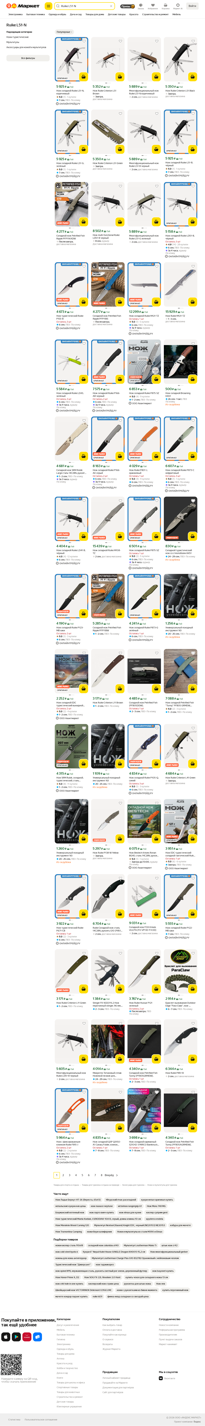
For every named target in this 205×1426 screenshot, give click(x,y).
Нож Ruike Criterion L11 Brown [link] (108, 702)
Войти (192, 6)
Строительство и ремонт (70, 1397)
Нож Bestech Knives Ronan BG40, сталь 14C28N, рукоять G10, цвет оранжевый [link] (144, 854)
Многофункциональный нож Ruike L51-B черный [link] (144, 164)
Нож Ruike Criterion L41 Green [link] (180, 777)
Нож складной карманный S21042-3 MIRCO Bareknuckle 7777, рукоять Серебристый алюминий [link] (144, 1143)
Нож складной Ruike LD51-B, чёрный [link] (180, 237)
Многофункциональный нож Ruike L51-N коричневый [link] (144, 92)
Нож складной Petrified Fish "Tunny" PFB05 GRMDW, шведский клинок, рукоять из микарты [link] (179, 704)
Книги (60, 1377)
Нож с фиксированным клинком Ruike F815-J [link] (68, 1143)
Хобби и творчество (67, 1368)
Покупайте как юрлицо (114, 1334)
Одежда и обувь (65, 1349)
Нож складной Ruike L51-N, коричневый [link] (70, 92)
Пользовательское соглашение (41, 1419)
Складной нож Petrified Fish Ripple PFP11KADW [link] (70, 237)
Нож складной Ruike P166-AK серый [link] (106, 471)
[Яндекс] (197, 1421)
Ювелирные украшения (69, 1406)
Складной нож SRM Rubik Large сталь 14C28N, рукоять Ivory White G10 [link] (71, 471)
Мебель (61, 1330)
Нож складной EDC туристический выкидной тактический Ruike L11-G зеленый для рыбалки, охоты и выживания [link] (71, 704)
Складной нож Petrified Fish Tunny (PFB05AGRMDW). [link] (179, 1143)
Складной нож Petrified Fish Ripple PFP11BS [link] (107, 317)
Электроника (63, 1344)
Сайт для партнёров (112, 1392)
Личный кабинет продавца (116, 1378)
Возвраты (107, 1344)
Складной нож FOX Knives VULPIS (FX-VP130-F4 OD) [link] (142, 928)
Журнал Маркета (111, 1349)
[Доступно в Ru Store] (37, 1341)
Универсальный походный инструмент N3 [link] (179, 629)
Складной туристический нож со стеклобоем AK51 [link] (178, 551)
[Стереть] (111, 6)
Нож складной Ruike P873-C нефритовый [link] (179, 471)
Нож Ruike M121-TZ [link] (175, 316)
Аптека (60, 1358)
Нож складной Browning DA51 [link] (177, 394)
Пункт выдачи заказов (170, 1339)
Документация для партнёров (118, 1387)
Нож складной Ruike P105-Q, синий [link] (144, 779)
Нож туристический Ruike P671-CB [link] (69, 929)
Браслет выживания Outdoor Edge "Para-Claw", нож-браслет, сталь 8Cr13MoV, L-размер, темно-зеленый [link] (180, 1004)
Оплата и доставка (112, 1330)
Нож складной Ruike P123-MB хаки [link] (69, 629)
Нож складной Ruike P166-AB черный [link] (106, 394)
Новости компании (169, 1325)
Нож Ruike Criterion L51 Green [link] (108, 163)
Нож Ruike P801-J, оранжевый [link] (138, 471)
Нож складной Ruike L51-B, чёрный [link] (179, 164)
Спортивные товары (67, 1387)
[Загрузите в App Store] (5, 1341)
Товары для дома (65, 1354)
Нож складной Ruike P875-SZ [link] (144, 393)
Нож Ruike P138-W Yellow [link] (106, 852)
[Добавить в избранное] (84, 41)
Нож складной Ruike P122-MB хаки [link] (179, 929)
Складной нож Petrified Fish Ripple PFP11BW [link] (107, 629)
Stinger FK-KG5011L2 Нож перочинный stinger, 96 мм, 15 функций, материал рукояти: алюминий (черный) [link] (107, 1004)
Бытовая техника (65, 1334)
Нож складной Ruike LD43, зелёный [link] (70, 394)
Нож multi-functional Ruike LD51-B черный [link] (106, 236)
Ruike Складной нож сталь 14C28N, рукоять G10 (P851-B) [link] (107, 929)
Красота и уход (64, 1363)
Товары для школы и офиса (71, 1382)
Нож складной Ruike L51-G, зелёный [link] (70, 164)
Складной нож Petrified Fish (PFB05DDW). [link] (143, 704)
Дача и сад (62, 1373)
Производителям (168, 1334)
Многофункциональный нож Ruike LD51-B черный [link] (71, 1074)
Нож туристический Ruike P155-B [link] (69, 317)
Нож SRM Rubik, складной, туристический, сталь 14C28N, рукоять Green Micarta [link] (69, 779)
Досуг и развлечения (68, 1325)
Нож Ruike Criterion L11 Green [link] (71, 1003)
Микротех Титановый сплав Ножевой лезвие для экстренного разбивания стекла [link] (107, 1074)
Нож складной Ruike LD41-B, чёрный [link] (71, 551)
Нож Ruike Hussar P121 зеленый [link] (140, 1004)
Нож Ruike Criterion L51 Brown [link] (104, 92)
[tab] (15, 15)
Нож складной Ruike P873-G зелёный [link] (143, 629)
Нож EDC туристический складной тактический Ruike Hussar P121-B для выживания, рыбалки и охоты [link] (180, 854)
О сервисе (107, 1339)
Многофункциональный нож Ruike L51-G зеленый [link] (144, 237)
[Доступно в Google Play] (16, 1341)
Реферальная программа (172, 1330)
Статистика (14, 1419)
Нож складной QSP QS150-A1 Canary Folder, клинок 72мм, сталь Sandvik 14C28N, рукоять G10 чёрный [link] (107, 1143)
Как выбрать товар (112, 1325)
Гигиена (61, 1339)
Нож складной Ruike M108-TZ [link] (107, 551)
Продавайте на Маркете (115, 1382)
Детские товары (65, 1401)
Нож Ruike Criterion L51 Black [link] (180, 90)
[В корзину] (83, 77)
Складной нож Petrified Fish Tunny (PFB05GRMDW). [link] (143, 1074)
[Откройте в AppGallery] (26, 1341)
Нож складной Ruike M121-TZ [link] (144, 316)
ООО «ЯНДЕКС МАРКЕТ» (188, 1417)
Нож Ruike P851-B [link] (174, 1073)
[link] (77, 1199)
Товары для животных (68, 1392)
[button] (64, 31)
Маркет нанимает (168, 1344)
